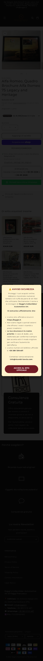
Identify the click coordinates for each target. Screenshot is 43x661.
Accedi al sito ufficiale (21, 369)
